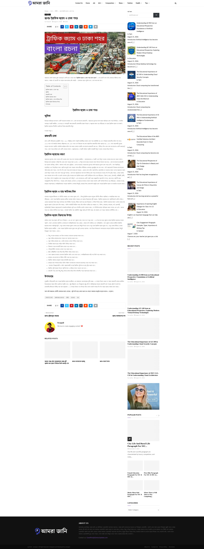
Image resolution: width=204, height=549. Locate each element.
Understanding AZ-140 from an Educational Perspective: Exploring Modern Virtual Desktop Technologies (143, 310)
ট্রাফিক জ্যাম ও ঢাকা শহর (52, 89)
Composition (110, 3)
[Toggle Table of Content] (64, 86)
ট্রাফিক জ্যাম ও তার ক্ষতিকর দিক (54, 99)
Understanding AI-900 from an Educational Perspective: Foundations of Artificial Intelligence (143, 277)
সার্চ (156, 15)
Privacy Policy (163, 547)
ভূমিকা (47, 92)
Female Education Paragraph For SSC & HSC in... (135, 475)
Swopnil (48, 21)
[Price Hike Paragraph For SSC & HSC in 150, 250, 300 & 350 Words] (151, 466)
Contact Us (79, 3)
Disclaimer (172, 547)
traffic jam (49, 297)
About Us (147, 547)
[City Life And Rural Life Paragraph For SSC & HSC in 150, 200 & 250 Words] (143, 430)
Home (88, 3)
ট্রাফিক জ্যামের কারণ (51, 97)
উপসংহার (48, 104)
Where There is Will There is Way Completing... (150, 494)
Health (138, 3)
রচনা (49, 14)
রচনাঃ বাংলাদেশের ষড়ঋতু (78, 361)
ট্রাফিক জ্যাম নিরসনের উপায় (53, 102)
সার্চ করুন (130, 11)
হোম (94, 3)
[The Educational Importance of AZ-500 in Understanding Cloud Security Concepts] (143, 328)
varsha (131, 281)
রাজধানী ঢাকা (49, 94)
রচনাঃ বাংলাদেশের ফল (119, 316)
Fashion (130, 3)
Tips (146, 3)
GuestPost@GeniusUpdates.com (97, 537)
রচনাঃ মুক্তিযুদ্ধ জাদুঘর (52, 316)
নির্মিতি (46, 14)
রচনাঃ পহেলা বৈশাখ (105, 361)
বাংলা (99, 3)
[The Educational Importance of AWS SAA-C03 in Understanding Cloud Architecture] (143, 359)
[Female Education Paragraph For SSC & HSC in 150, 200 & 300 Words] (135, 466)
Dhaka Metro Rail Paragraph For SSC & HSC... (135, 494)
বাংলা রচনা (73, 297)
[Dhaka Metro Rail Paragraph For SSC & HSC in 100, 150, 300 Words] (135, 485)
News (121, 3)
